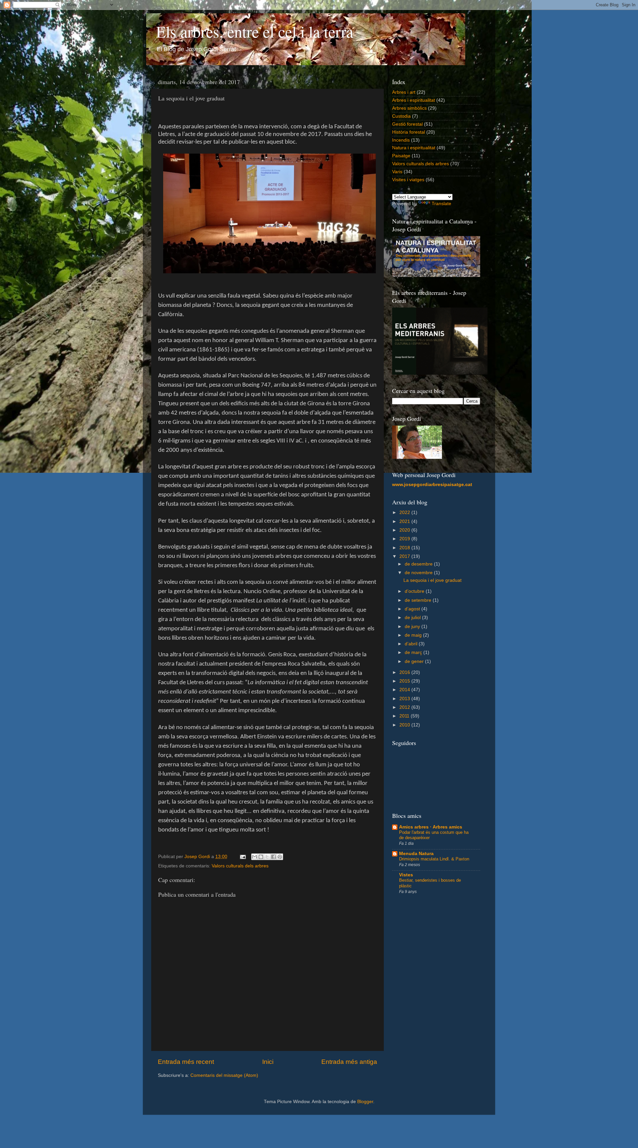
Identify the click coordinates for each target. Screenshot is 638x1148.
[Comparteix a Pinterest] (279, 856)
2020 (405, 530)
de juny (413, 626)
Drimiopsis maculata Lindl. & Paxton (434, 858)
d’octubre (415, 591)
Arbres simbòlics (409, 108)
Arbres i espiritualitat (413, 100)
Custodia (401, 116)
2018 (405, 547)
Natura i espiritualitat (413, 147)
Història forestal (408, 132)
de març (414, 652)
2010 (405, 724)
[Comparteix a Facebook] (273, 856)
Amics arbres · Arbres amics (430, 827)
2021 (405, 521)
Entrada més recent (186, 1061)
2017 (405, 556)
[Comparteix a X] (267, 856)
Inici (267, 1061)
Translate (441, 203)
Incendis (401, 140)
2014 (405, 689)
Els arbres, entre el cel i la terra (254, 31)
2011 (405, 715)
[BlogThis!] (261, 856)
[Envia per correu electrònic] (254, 856)
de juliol (413, 617)
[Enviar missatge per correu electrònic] (242, 856)
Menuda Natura (416, 853)
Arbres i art (403, 92)
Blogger (365, 1101)
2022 (405, 512)
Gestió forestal (407, 124)
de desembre (419, 564)
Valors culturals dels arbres (240, 865)
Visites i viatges (408, 179)
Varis (397, 171)
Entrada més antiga (349, 1061)
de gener (415, 661)
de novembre (419, 572)
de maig (414, 635)
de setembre (419, 600)
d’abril (412, 643)
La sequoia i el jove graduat (432, 580)
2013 (405, 698)
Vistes (406, 874)
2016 (405, 672)
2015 (405, 681)
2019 (405, 538)
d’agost (413, 608)
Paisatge (401, 155)
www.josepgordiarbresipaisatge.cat (432, 484)
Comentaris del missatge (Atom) (224, 1075)
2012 (405, 707)
